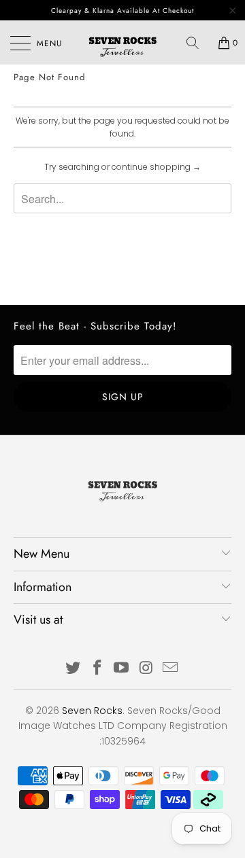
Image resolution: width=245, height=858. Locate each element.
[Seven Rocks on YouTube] (122, 668)
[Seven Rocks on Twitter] (73, 668)
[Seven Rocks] (122, 42)
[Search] (197, 43)
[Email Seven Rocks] (171, 668)
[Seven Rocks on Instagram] (146, 668)
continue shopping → (156, 167)
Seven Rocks (92, 710)
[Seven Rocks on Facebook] (97, 668)
